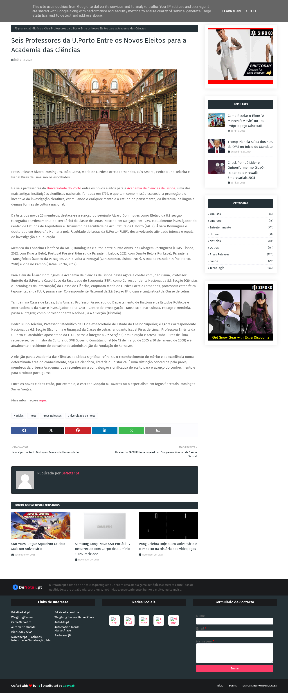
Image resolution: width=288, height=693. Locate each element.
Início (220, 685)
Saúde (241, 261)
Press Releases (52, 415)
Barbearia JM (62, 635)
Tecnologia (241, 268)
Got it (251, 11)
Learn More (232, 11)
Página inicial (23, 28)
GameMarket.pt (21, 622)
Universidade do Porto (64, 188)
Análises (241, 214)
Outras (241, 247)
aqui (42, 400)
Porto (33, 415)
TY (38, 685)
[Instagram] (144, 620)
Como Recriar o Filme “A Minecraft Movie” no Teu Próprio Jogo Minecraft (246, 121)
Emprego (241, 220)
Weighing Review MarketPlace (74, 617)
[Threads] (158, 620)
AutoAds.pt (61, 622)
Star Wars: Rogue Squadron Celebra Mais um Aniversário (38, 546)
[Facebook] (114, 620)
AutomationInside (23, 627)
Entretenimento (241, 227)
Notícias (38, 28)
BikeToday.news (21, 632)
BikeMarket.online (66, 612)
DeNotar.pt (70, 473)
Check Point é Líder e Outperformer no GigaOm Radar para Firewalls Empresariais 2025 (247, 170)
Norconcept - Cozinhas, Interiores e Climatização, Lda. (31, 638)
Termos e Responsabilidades (259, 685)
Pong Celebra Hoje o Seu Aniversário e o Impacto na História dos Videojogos (168, 546)
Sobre (233, 685)
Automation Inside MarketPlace (66, 628)
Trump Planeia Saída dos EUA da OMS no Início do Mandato (250, 144)
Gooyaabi (69, 685)
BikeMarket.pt (20, 612)
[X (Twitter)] (129, 620)
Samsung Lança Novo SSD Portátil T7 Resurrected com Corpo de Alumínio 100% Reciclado (102, 549)
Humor (241, 234)
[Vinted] (173, 620)
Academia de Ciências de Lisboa (151, 188)
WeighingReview (22, 617)
